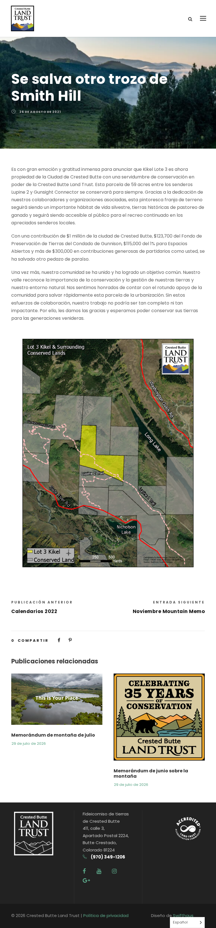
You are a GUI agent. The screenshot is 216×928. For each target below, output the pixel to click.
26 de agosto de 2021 (40, 111)
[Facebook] (84, 871)
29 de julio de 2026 (29, 743)
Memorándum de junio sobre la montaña (151, 773)
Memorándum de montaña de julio (53, 735)
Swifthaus (183, 915)
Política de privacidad (106, 915)
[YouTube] (98, 871)
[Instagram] (114, 871)
